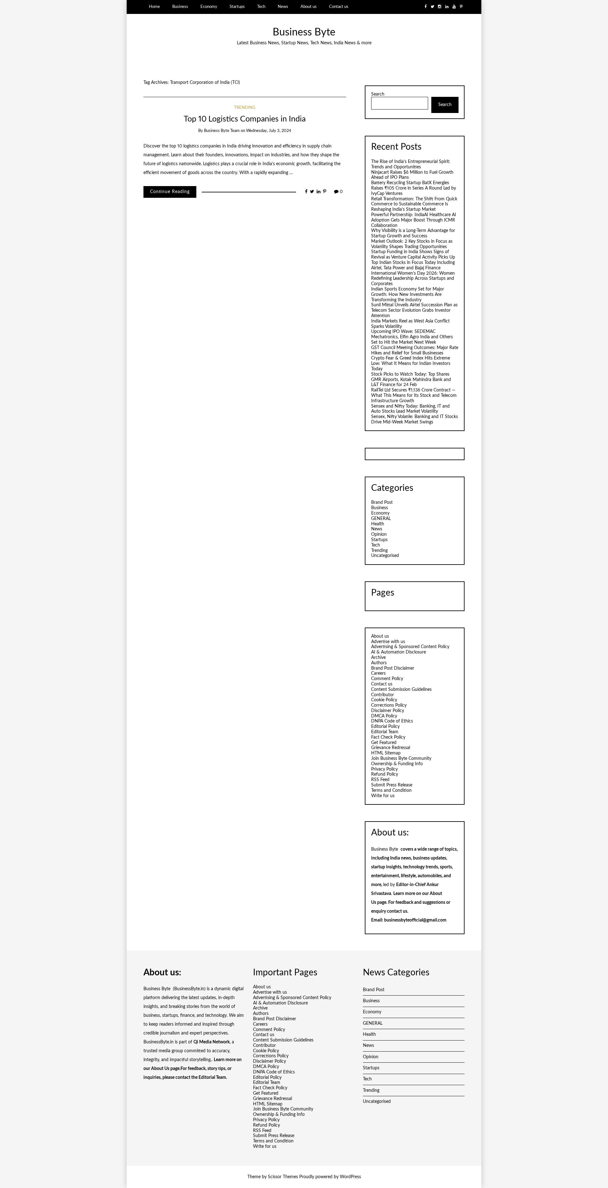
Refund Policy (384, 774)
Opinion (379, 534)
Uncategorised (385, 555)
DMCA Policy (384, 716)
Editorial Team (384, 732)
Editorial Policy (385, 726)
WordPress (350, 1177)
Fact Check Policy (388, 737)
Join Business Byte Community (401, 758)
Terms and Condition (391, 790)
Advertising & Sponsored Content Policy (410, 647)
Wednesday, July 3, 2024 (268, 131)
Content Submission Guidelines (401, 689)
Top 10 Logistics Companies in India (245, 119)
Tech (261, 6)
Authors (379, 663)
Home (154, 6)
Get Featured (383, 743)
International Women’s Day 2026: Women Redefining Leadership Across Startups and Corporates (413, 278)
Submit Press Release (391, 785)
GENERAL (381, 518)
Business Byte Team (222, 131)
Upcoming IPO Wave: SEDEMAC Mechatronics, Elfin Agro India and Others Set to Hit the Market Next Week (412, 337)
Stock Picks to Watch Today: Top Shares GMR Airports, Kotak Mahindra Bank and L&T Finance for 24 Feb (411, 379)
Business (180, 6)
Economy (208, 6)
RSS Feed (380, 780)
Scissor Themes (283, 1177)
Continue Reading (170, 192)
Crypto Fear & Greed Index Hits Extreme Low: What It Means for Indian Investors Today (410, 363)
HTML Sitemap (386, 753)
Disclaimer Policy (387, 711)
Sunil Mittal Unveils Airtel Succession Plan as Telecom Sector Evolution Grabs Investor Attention (414, 310)
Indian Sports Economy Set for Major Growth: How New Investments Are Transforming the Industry (407, 294)
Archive (378, 657)
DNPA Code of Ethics (392, 721)
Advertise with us (388, 642)
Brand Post (382, 502)
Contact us (338, 6)
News (283, 6)
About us (309, 6)
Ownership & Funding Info (397, 764)
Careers (378, 673)
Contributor (382, 695)
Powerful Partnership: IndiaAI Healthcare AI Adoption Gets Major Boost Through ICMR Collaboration (413, 220)
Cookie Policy (384, 700)
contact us (397, 911)
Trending (245, 108)
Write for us (383, 796)
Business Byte (304, 32)
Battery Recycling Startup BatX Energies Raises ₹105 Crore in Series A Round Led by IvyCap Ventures (413, 188)
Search (377, 94)
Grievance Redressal (390, 748)
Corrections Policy (389, 705)
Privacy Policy (384, 769)
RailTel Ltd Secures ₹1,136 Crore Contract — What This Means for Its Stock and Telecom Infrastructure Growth (414, 395)
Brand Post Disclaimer (392, 668)
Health (377, 524)
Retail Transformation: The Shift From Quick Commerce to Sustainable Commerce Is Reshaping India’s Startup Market (414, 204)
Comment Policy (387, 679)
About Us (160, 1068)
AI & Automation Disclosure (398, 652)
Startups (237, 6)
